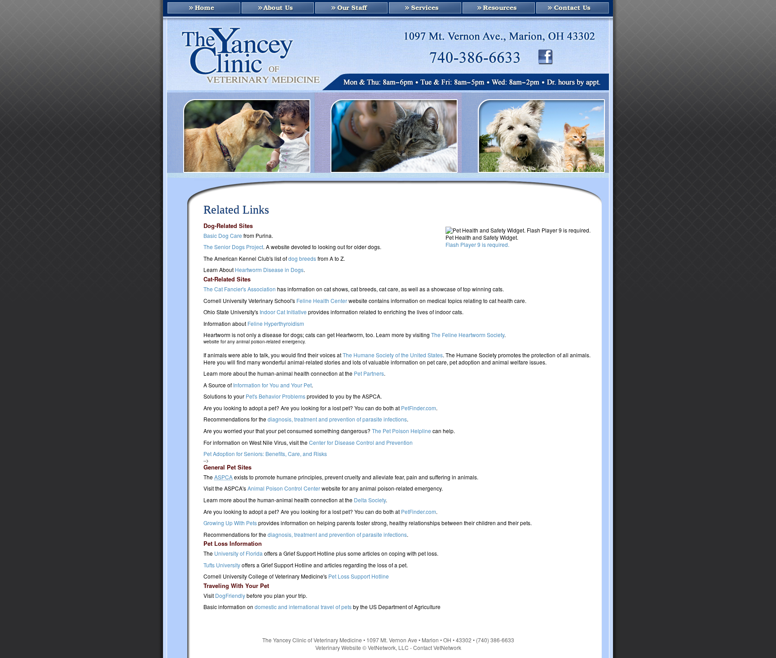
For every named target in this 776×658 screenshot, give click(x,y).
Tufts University (221, 565)
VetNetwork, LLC (388, 647)
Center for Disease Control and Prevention (361, 442)
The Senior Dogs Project (233, 246)
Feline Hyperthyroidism (275, 323)
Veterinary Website (338, 647)
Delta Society (370, 500)
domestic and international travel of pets (303, 606)
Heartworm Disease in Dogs (269, 269)
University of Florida (238, 553)
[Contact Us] (574, 8)
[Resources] (498, 8)
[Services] (424, 8)
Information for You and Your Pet (272, 385)
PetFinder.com (418, 408)
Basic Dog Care (222, 235)
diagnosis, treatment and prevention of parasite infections (337, 419)
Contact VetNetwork (437, 647)
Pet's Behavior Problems (275, 396)
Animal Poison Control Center (284, 488)
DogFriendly (230, 595)
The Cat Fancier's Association (239, 289)
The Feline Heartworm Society (467, 334)
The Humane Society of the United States (393, 355)
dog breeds (302, 258)
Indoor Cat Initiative (283, 312)
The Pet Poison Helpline (401, 430)
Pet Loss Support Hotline (358, 576)
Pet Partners (369, 373)
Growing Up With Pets (230, 522)
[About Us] (277, 8)
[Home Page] (201, 8)
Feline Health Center (321, 300)
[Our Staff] (351, 8)
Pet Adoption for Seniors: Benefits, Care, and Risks (265, 453)
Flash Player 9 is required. (477, 244)
